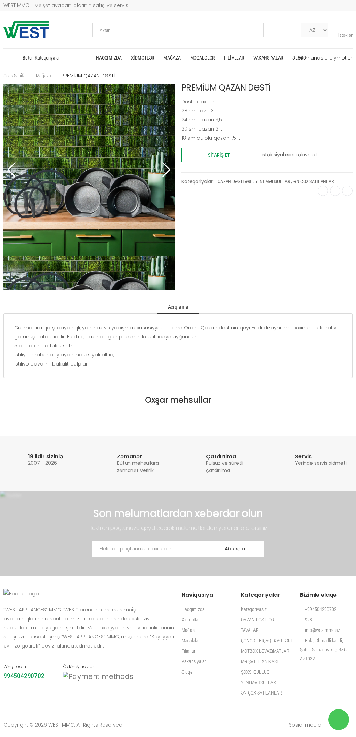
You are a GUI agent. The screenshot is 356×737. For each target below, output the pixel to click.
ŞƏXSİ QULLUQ (255, 672)
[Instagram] (294, 30)
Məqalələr (202, 58)
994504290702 (23, 676)
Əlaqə (299, 58)
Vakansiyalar (268, 58)
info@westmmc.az (322, 630)
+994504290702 (320, 609)
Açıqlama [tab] (178, 307)
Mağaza (171, 58)
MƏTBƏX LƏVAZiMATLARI (265, 651)
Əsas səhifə (14, 75)
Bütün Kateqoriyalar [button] (41, 58)
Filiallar (234, 58)
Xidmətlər (142, 58)
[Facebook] (271, 30)
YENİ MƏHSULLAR (272, 181)
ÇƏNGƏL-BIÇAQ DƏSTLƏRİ (266, 640)
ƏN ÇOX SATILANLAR (313, 181)
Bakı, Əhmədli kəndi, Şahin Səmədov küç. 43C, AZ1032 (324, 649)
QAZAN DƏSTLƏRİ (234, 181)
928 (308, 619)
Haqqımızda (109, 58)
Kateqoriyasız (254, 609)
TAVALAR (250, 630)
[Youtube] (283, 30)
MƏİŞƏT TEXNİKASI (259, 661)
